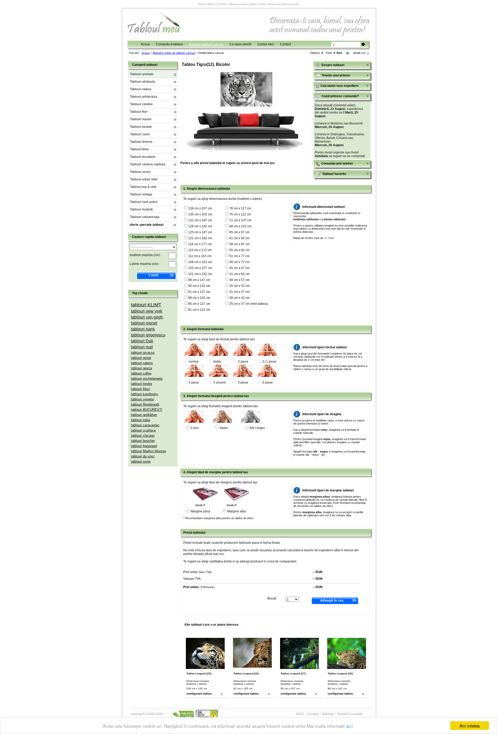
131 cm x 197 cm (200, 220)
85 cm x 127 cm (199, 304)
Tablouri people (141, 127)
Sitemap (328, 714)
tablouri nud (142, 347)
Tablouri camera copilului (147, 164)
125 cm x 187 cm (200, 232)
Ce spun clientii (240, 44)
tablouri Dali (142, 341)
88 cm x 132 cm (199, 298)
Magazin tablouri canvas (206, 44)
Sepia (224, 428)
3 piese (243, 361)
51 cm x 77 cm (239, 256)
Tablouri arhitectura (143, 96)
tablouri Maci (140, 389)
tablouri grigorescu (148, 335)
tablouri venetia (142, 399)
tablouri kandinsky (144, 394)
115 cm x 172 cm (200, 250)
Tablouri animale (142, 74)
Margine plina (200, 511)
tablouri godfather (144, 415)
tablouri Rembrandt (145, 404)
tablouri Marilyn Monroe (148, 451)
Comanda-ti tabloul (169, 44)
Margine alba (236, 511)
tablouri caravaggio (145, 425)
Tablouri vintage (141, 194)
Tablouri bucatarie (142, 157)
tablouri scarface (143, 430)
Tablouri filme (139, 149)
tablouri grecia (141, 368)
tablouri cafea (141, 373)
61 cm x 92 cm (239, 238)
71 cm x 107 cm (240, 220)
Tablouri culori (140, 134)
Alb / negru (257, 428)
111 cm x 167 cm (199, 256)
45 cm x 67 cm (239, 268)
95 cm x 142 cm (199, 286)
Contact (285, 44)
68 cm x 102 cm (240, 226)
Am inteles (469, 725)
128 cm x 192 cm (200, 226)
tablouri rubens (142, 363)
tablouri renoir (141, 358)
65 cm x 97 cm (239, 232)
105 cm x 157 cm (200, 268)
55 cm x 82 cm (239, 250)
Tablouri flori (138, 112)
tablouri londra (141, 384)
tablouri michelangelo (147, 378)
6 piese (267, 382)
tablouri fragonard (144, 446)
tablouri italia (140, 420)
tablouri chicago (143, 435)
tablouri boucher (143, 441)
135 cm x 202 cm (200, 214)
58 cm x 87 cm (239, 244)
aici (349, 726)
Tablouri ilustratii (141, 209)
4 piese (194, 382)
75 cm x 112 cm (240, 214)
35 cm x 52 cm (239, 286)
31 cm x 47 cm (239, 292)
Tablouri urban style (144, 179)
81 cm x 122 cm (199, 310)
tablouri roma (140, 461)
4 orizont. (219, 382)
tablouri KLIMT (146, 304)
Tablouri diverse (141, 142)
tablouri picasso (143, 353)
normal (194, 361)
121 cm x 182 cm (200, 238)
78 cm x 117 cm (240, 208)
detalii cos (359, 52)
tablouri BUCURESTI (146, 410)
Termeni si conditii (349, 714)
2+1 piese (269, 361)
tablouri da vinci (143, 456)
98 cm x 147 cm (199, 280)
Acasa (145, 44)
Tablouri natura (140, 89)
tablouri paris (143, 329)
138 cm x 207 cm (200, 208)
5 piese (243, 382)
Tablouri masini (140, 119)
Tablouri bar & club (143, 187)
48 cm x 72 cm (239, 262)
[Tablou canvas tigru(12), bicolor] (246, 105)
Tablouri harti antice (144, 202)
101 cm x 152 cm (200, 274)
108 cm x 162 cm (200, 262)
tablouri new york (146, 311)
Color (195, 428)
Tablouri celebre (141, 104)
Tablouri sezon (140, 172)
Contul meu (266, 44)
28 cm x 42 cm (239, 298)
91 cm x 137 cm (199, 292)
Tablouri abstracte (142, 81)
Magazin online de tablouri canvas (174, 52)
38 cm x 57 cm (239, 280)
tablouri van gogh (147, 317)
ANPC (300, 714)
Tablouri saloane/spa (144, 217)
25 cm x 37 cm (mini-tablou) (248, 304)
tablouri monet (144, 323)
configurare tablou (199, 693)
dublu (217, 361)
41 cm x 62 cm (239, 274)
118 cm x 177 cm (200, 244)
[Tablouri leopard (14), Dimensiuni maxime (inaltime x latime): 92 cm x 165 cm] (259, 666)
